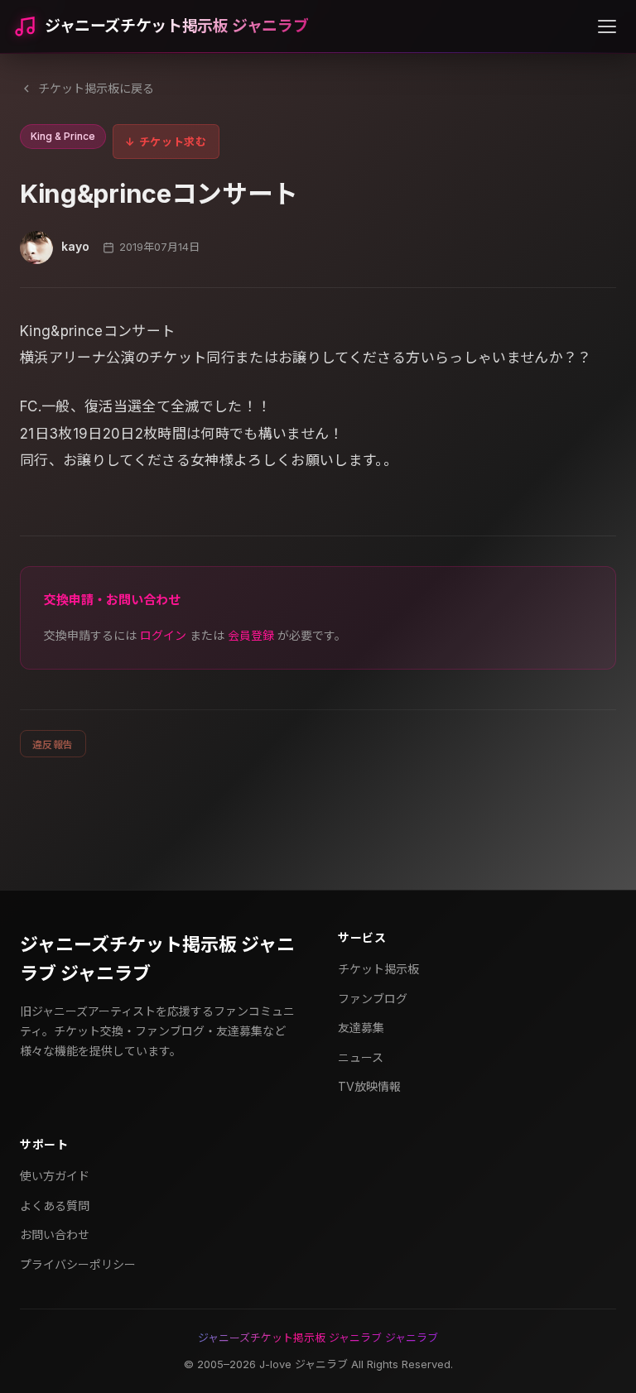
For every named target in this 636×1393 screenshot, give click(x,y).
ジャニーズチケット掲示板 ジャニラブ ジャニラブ (157, 959)
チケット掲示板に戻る (96, 88)
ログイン (163, 635)
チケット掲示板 (378, 969)
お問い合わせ (54, 1234)
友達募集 (361, 1028)
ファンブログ (372, 999)
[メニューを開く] (607, 26)
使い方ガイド (54, 1176)
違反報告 (53, 744)
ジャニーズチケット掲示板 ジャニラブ (176, 26)
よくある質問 (54, 1205)
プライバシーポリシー (78, 1264)
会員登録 (251, 635)
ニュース (360, 1057)
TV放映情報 (369, 1086)
